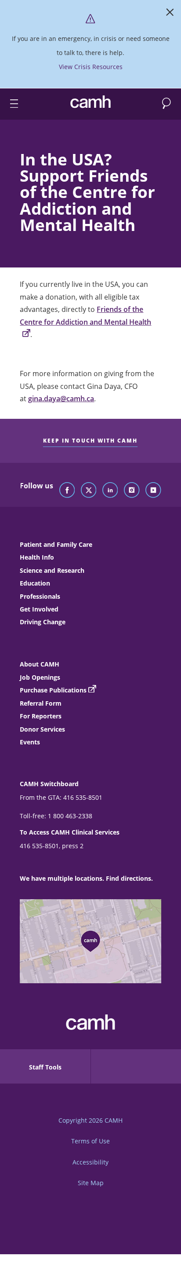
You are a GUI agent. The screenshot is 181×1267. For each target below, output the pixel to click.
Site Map (91, 1183)
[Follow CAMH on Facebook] (67, 490)
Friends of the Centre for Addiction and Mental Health (85, 315)
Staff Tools (45, 1067)
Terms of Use (90, 1141)
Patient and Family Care (56, 544)
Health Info (37, 557)
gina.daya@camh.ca (61, 398)
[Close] (170, 14)
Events (30, 742)
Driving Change (42, 622)
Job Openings (40, 677)
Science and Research (52, 570)
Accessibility (90, 1162)
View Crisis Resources (91, 66)
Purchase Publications (53, 690)
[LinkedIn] (110, 490)
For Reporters (41, 716)
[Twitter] (89, 490)
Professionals (40, 596)
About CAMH (39, 664)
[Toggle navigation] (10, 104)
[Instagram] (132, 490)
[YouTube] (153, 490)
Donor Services (42, 729)
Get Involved (39, 609)
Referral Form (41, 703)
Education (35, 583)
